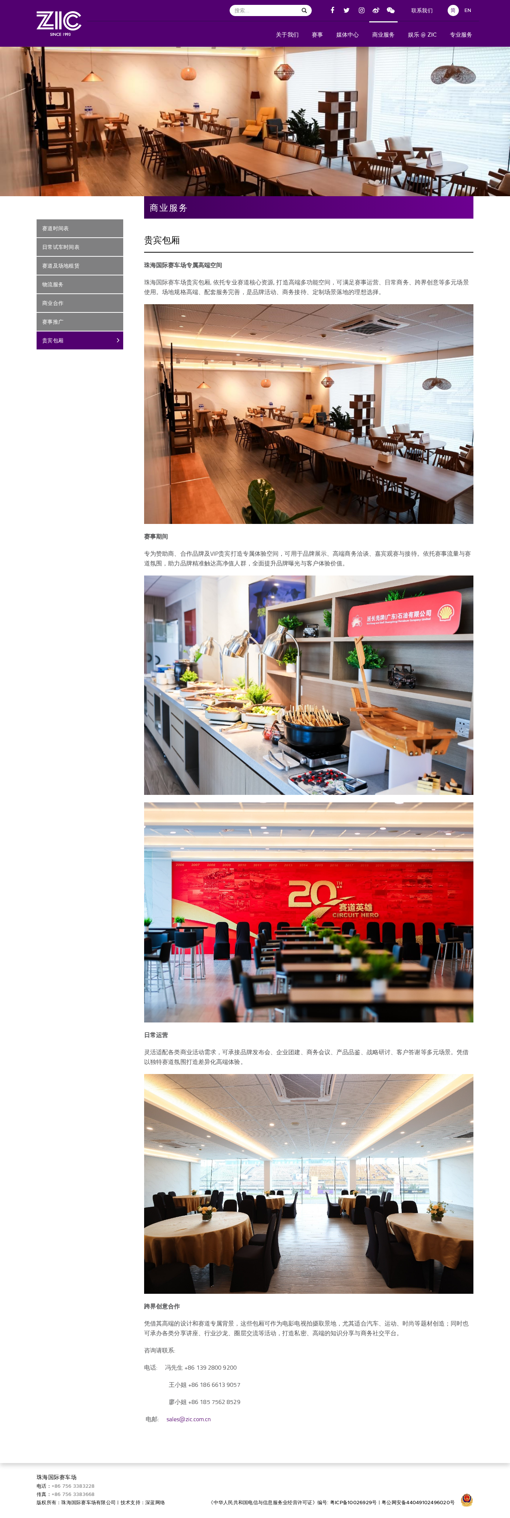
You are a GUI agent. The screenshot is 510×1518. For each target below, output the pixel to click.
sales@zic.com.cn (189, 1419)
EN (468, 10)
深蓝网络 (155, 1502)
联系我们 (422, 10)
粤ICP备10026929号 (353, 1502)
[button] (287, 34)
